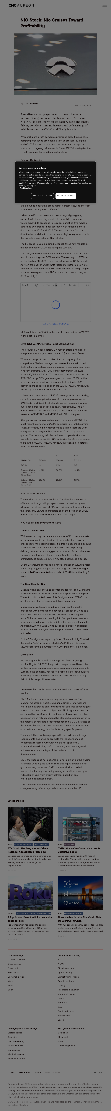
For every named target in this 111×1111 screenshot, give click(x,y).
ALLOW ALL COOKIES (65, 196)
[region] (55, 182)
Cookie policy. (26, 188)
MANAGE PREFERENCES (42, 196)
